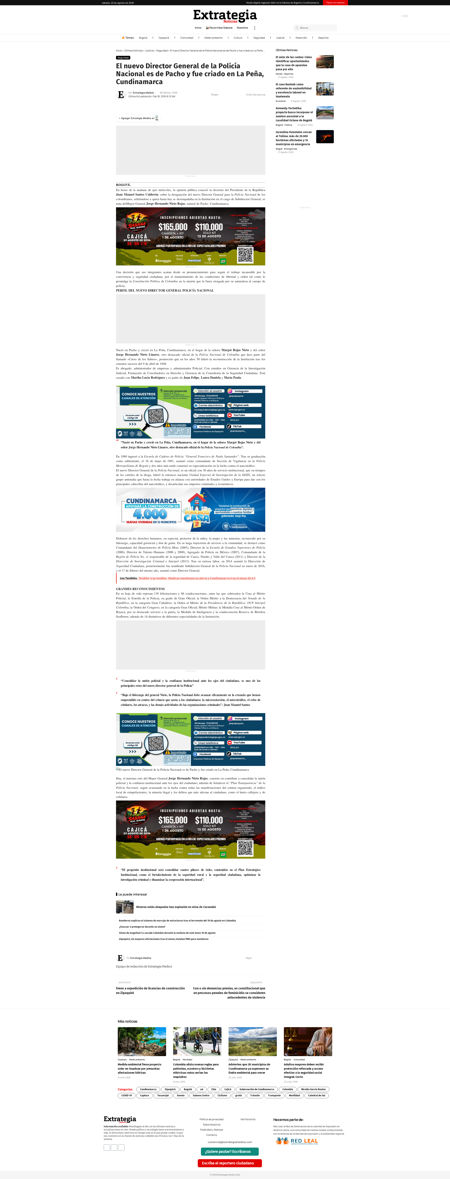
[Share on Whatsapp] (227, 94)
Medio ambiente (213, 37)
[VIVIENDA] (190, 509)
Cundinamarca (148, 1089)
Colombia (287, 1089)
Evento (181, 1095)
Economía (281, 101)
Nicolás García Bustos (313, 1089)
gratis (238, 1095)
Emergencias (290, 148)
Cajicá (227, 1089)
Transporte (274, 1095)
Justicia (149, 50)
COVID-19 (126, 1095)
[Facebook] (378, 16)
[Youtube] (121, 1147)
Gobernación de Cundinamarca (257, 1089)
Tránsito (255, 1095)
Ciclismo (222, 1095)
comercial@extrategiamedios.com (230, 1142)
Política (288, 125)
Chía (213, 1089)
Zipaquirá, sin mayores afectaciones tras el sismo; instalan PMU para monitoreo (163, 939)
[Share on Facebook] (221, 94)
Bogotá (143, 37)
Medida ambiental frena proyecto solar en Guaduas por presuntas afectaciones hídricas (139, 1069)
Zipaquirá (164, 37)
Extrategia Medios (143, 92)
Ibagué (279, 148)
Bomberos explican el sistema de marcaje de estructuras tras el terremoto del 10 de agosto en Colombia (177, 920)
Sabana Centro (201, 1095)
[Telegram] (392, 16)
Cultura (238, 37)
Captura (144, 1095)
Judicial (280, 37)
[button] (254, 28)
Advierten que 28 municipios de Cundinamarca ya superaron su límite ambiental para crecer (249, 1069)
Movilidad (187, 1059)
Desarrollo (301, 37)
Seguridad (259, 37)
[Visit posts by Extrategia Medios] (121, 94)
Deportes (323, 37)
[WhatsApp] (396, 16)
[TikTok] (389, 16)
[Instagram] (385, 16)
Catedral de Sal (316, 1095)
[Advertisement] (190, 150)
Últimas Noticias (133, 50)
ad (201, 1089)
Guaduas (122, 1059)
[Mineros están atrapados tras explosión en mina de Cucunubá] (125, 907)
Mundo (279, 74)
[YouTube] (382, 16)
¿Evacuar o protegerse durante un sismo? (142, 926)
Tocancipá (163, 1095)
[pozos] (190, 236)
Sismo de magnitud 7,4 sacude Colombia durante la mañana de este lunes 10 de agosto (167, 932)
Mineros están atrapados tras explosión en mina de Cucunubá (176, 907)
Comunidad (186, 37)
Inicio (119, 50)
